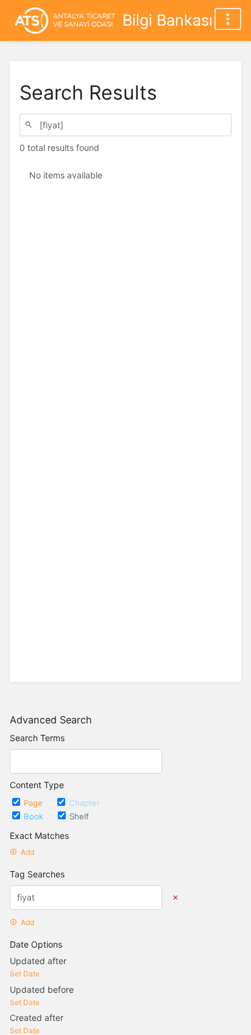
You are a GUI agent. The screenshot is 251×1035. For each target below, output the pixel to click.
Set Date (25, 973)
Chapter (84, 803)
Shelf (79, 816)
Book (35, 816)
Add (27, 852)
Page (34, 803)
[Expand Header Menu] (227, 19)
